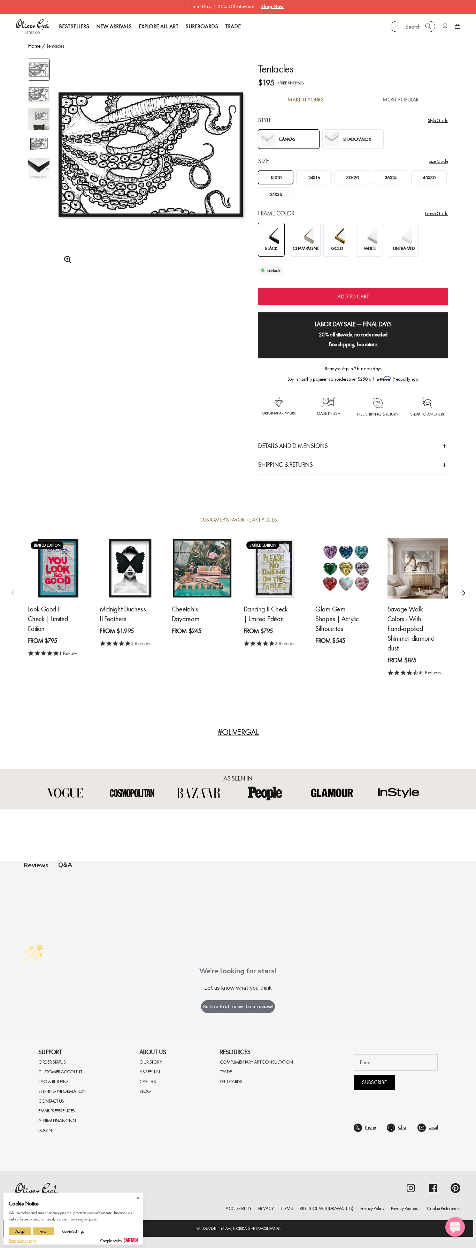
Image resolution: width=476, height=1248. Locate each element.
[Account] (445, 26)
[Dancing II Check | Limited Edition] (274, 568)
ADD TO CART (353, 296)
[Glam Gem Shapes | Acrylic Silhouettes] (345, 568)
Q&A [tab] (65, 865)
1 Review (68, 653)
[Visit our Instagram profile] (410, 1188)
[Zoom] (66, 260)
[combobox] (413, 26)
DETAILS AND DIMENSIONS (293, 446)
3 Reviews (141, 643)
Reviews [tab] (36, 865)
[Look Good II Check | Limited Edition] (58, 568)
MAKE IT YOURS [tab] (305, 99)
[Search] (428, 26)
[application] (455, 1227)
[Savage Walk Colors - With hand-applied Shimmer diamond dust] (417, 568)
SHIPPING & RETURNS (285, 465)
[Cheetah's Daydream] (202, 568)
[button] (462, 593)
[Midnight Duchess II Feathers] (130, 568)
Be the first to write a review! (238, 1006)
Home (34, 46)
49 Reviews (430, 672)
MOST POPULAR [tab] (400, 99)
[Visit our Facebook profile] (433, 1188)
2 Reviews (284, 643)
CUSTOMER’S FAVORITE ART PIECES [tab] (238, 519)
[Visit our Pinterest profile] (455, 1188)
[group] (151, 171)
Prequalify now (406, 379)
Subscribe (374, 1082)
